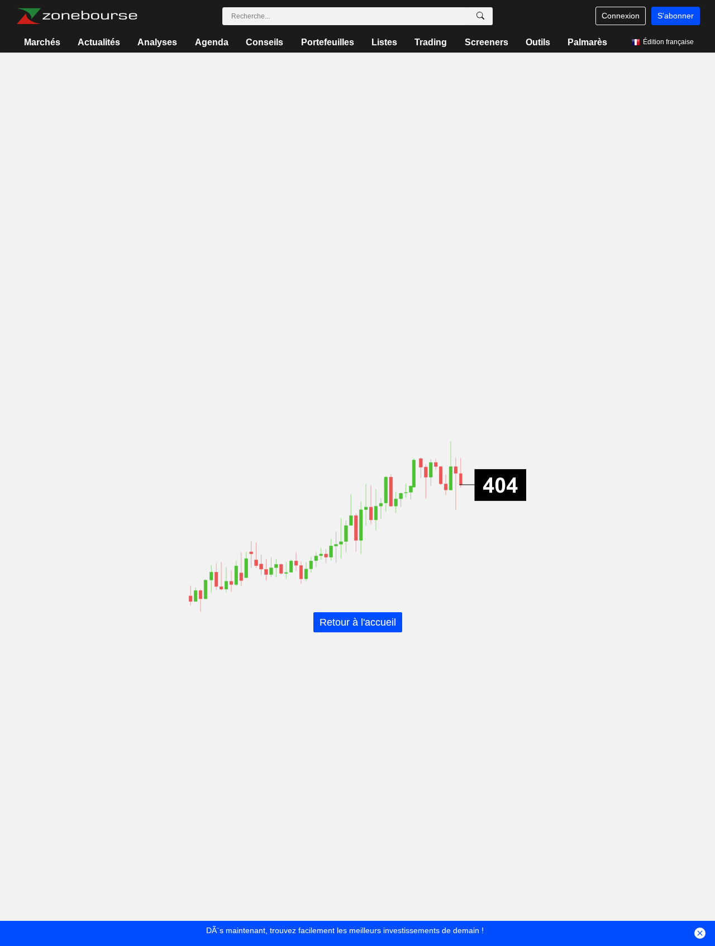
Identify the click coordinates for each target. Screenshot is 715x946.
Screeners (486, 42)
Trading (430, 42)
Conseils (264, 42)
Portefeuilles (327, 42)
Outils (538, 42)
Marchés (42, 42)
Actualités (99, 42)
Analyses (157, 42)
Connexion (621, 15)
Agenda (211, 42)
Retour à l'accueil (358, 622)
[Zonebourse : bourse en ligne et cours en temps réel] (77, 16)
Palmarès (587, 42)
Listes (384, 42)
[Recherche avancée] (480, 16)
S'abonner (675, 15)
